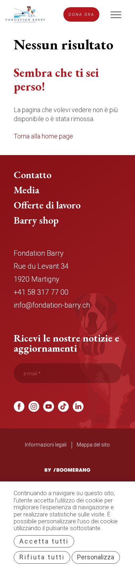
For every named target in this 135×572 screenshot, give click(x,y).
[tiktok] (63, 409)
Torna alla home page (43, 136)
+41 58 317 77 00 (41, 292)
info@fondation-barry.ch (52, 305)
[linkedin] (78, 409)
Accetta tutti (44, 541)
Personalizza (95, 557)
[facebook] (19, 409)
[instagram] (33, 409)
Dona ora (81, 14)
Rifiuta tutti (42, 557)
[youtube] (48, 409)
